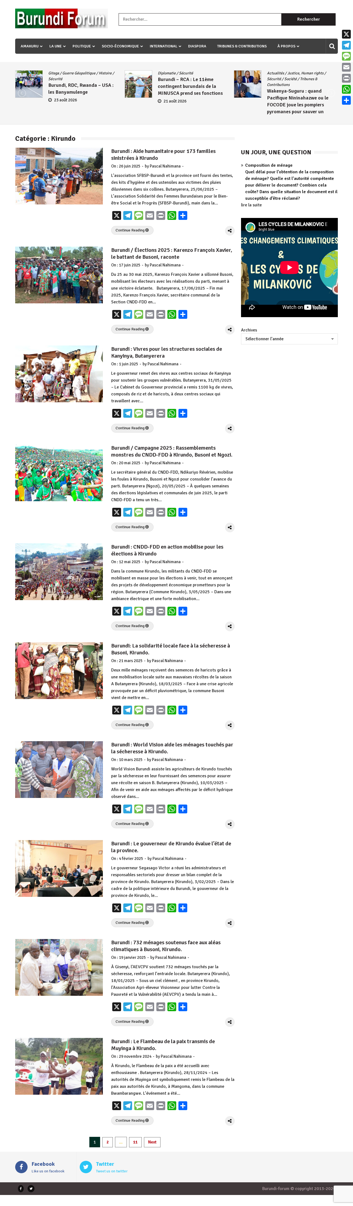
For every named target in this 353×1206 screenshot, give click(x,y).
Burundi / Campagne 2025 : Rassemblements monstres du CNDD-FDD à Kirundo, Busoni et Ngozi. (171, 451)
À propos (286, 46)
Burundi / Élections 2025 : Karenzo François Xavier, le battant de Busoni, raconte (171, 253)
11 (135, 1142)
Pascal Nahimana (165, 166)
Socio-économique (120, 46)
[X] (346, 34)
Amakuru (30, 46)
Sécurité (76, 73)
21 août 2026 (65, 101)
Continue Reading (130, 230)
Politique (82, 46)
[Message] (346, 56)
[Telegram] (346, 45)
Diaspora (197, 46)
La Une (55, 46)
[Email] (346, 67)
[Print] (346, 78)
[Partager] (346, 100)
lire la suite (251, 205)
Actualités (166, 73)
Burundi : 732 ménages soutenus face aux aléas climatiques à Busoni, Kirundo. (166, 946)
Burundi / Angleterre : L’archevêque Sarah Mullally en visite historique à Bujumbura (301, 98)
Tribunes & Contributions (242, 46)
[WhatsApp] (346, 89)
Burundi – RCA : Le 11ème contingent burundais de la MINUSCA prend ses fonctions (80, 86)
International (163, 46)
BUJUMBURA (277, 73)
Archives (249, 330)
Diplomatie (57, 73)
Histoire (297, 79)
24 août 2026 (284, 112)
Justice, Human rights (196, 73)
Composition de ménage (269, 165)
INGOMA (314, 79)
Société (181, 79)
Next (152, 1142)
